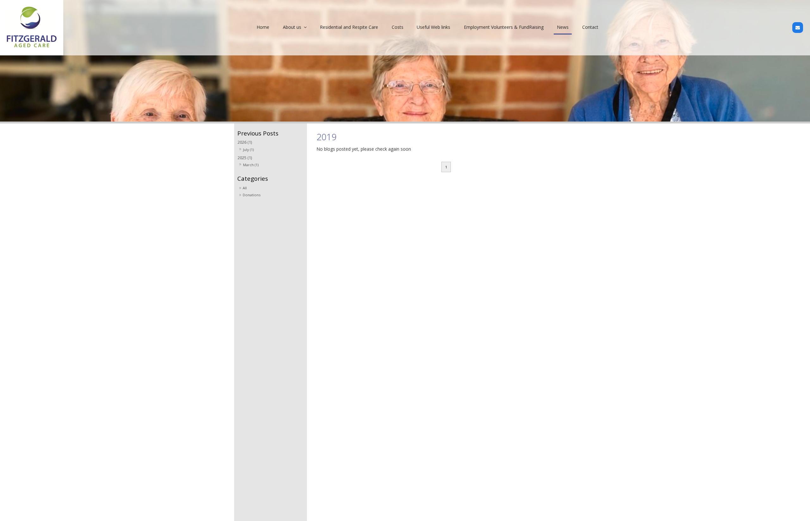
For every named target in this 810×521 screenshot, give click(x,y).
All (245, 187)
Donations (251, 194)
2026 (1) (245, 142)
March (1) (251, 164)
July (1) (248, 149)
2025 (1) (245, 157)
